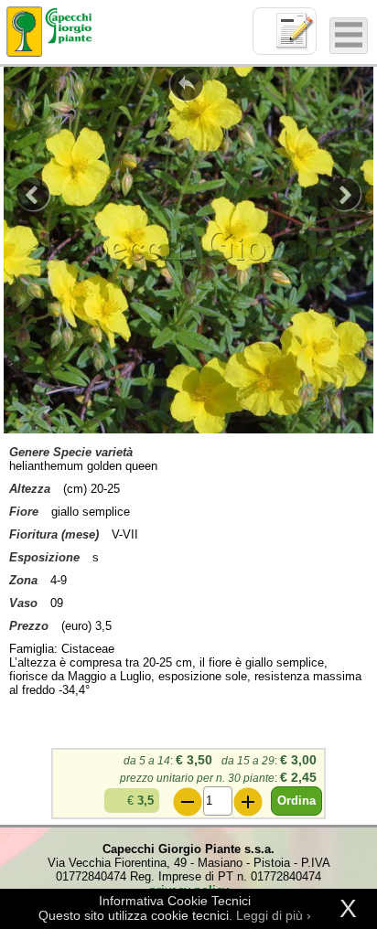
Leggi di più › (273, 915)
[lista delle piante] (186, 84)
